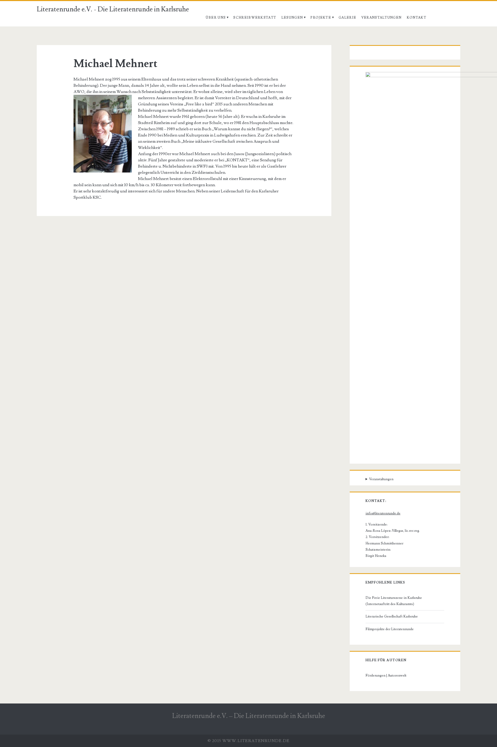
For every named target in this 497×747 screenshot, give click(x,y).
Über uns (216, 18)
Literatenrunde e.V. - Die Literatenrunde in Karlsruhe (113, 9)
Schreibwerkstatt (254, 18)
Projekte (320, 18)
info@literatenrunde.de (383, 513)
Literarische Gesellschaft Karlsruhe (392, 616)
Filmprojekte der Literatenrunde (390, 629)
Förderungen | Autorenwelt (386, 675)
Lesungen (292, 18)
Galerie (347, 18)
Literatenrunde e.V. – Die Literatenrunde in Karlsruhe (248, 716)
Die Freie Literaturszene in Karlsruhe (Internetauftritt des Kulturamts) (394, 601)
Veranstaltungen (381, 18)
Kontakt (416, 18)
